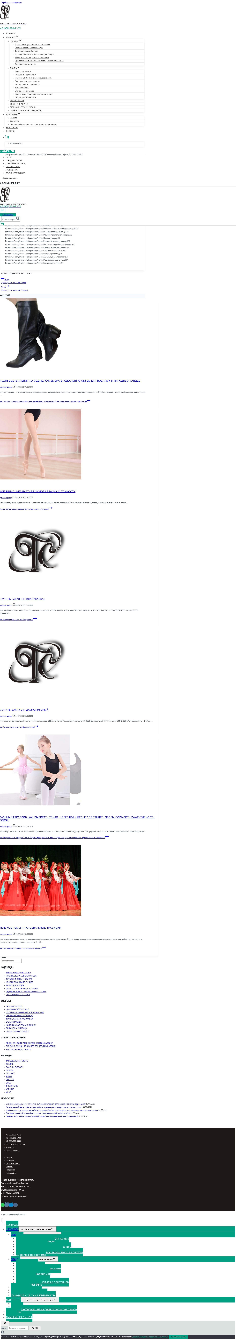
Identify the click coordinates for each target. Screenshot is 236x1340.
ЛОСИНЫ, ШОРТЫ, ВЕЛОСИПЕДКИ (21, 976)
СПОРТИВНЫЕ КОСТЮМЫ (18, 995)
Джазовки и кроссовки (25, 74)
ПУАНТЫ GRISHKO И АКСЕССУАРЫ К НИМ (25, 1013)
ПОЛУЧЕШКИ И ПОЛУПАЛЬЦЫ (19, 1016)
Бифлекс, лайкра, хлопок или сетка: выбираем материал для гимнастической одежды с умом (45, 1104)
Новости (9, 1167)
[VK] (13, 151)
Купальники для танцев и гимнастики (32, 44)
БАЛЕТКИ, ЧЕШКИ (14, 1006)
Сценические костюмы (25, 64)
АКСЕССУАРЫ (17, 101)
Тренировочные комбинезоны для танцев (34, 54)
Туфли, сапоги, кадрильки (27, 84)
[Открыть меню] (2, 210)
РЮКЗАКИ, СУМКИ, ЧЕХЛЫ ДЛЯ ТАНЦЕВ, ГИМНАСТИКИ (31, 1046)
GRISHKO (10, 1073)
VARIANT (10, 1089)
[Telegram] (9, 151)
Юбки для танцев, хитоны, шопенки (32, 58)
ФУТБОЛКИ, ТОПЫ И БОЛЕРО (19, 979)
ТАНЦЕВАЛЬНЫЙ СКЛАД (17, 1061)
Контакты (10, 1147)
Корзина (10, 131)
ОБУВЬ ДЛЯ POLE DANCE (17, 1031)
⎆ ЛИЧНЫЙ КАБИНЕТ (10, 183)
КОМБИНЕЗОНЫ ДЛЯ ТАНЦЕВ (19, 982)
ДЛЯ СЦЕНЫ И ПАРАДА (16, 1028)
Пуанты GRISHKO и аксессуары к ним (33, 78)
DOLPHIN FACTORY (14, 1067)
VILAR (8, 1092)
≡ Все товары (7, 215)
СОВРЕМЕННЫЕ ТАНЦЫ (15, 163)
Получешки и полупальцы (27, 81)
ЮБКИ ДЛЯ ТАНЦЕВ (15, 985)
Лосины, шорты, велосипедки (29, 48)
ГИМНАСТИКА (11, 170)
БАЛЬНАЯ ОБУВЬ (14, 1022)
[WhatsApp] (1, 151)
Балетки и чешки (23, 71)
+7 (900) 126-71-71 (13, 1135)
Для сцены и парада (24, 91)
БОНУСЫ (11, 33)
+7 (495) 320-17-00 (13, 1138)
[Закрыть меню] (1, 1220)
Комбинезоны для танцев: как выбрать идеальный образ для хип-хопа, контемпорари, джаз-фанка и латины (52, 1110)
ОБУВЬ (15, 1259)
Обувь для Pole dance (25, 97)
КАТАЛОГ (12, 1229)
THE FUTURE (12, 1086)
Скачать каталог (9, 178)
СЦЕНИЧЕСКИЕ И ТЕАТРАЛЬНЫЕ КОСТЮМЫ (26, 992)
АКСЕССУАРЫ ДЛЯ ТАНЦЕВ (18, 1049)
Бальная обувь (22, 87)
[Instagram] (5, 151)
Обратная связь (13, 1163)
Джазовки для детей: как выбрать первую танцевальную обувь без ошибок (38, 1113)
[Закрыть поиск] (5, 1323)
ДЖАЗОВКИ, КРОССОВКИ (17, 1009)
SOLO (8, 1083)
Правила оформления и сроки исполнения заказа (33, 124)
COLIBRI (9, 1064)
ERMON (9, 1070)
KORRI (9, 1077)
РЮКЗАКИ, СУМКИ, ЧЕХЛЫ (23, 107)
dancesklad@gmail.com (15, 1144)
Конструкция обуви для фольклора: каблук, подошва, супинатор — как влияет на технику (44, 1107)
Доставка (14, 121)
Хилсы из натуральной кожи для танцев (34, 94)
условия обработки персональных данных (150, 1337)
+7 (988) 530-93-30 (13, 1141)
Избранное (10, 1170)
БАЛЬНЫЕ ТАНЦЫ (13, 167)
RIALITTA (10, 1080)
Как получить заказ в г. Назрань (14, 288)
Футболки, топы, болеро (26, 51)
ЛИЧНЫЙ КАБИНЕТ (19, 1317)
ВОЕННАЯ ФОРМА (19, 104)
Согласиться (178, 1337)
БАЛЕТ (8, 157)
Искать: (4, 1328)
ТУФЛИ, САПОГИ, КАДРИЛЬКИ (19, 1019)
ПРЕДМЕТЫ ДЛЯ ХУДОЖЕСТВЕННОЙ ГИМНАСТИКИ (29, 1043)
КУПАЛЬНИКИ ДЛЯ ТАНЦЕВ (18, 973)
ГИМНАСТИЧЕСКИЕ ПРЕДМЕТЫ (26, 110)
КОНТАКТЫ (12, 128)
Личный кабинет (13, 1150)
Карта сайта (11, 1173)
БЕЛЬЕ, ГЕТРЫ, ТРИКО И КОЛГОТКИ (22, 988)
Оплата (13, 118)
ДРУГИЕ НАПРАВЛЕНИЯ (15, 173)
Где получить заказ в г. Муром (13, 281)
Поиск (3, 957)
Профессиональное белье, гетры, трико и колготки (39, 61)
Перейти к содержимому (11, 2)
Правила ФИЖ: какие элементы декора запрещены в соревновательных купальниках (42, 1116)
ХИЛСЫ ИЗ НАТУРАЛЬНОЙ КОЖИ (21, 1025)
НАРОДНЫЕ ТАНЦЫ (14, 160)
